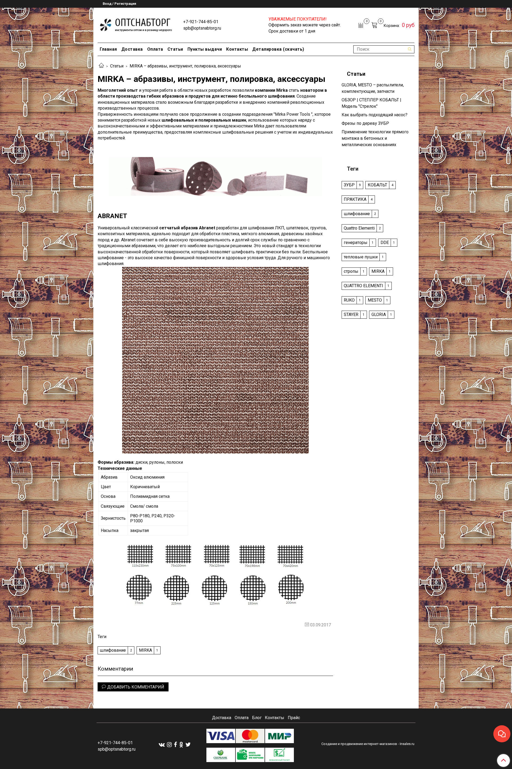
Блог (257, 717)
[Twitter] (188, 744)
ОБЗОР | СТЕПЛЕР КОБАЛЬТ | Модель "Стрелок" (371, 103)
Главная (108, 49)
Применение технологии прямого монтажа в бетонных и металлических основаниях (375, 138)
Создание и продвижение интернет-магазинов (359, 744)
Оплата (155, 49)
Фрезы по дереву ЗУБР (365, 123)
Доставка (132, 49)
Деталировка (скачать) (278, 49)
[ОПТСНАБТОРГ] (136, 24)
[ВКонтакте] (162, 744)
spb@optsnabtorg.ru (202, 28)
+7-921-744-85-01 (200, 21)
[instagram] (169, 744)
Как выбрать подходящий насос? (374, 114)
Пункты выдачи (204, 49)
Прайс (294, 717)
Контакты (237, 49)
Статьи (175, 49)
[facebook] (175, 744)
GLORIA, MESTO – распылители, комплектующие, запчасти (373, 88)
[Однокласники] (181, 744)
